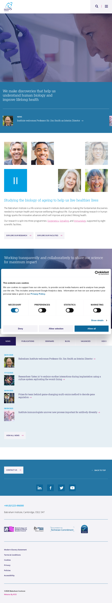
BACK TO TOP (100, 470)
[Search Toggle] (96, 6)
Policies (7, 570)
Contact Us (11, 470)
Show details (97, 320)
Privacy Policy (38, 294)
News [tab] (7, 341)
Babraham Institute (30, 6)
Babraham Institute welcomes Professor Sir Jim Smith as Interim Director (55, 358)
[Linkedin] (39, 489)
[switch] (42, 310)
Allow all (92, 328)
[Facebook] (50, 489)
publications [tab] (27, 341)
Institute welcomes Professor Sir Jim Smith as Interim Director (49, 120)
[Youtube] (72, 489)
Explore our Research (16, 235)
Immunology (80, 220)
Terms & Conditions (12, 555)
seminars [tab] (49, 341)
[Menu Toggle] (106, 6)
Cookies (7, 560)
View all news (12, 435)
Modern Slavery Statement (15, 549)
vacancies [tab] (85, 341)
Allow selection (56, 328)
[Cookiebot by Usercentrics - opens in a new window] (97, 273)
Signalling (64, 220)
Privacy (7, 565)
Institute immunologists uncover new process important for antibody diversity (57, 412)
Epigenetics (53, 220)
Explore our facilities (47, 235)
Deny (20, 328)
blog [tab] (67, 341)
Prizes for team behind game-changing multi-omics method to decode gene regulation (56, 396)
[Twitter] (61, 489)
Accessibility (9, 575)
